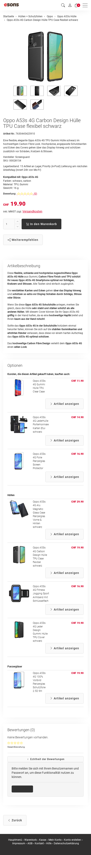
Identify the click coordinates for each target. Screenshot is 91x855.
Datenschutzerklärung (66, 843)
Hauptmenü (15, 839)
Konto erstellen (72, 839)
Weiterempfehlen (24, 239)
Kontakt (39, 843)
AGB (30, 843)
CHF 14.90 (77, 417)
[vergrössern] (45, 56)
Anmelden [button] (24, 789)
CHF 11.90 (77, 380)
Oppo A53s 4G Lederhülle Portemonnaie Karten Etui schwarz (41, 424)
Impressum (18, 843)
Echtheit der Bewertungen (47, 759)
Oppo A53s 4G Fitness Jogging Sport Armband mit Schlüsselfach (41, 593)
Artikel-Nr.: (9, 133)
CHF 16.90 (77, 453)
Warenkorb (30, 839)
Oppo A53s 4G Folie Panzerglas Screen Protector (39, 461)
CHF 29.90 (77, 501)
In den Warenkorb (43, 224)
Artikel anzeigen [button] (66, 403)
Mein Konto (55, 839)
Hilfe (48, 843)
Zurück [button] (16, 820)
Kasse (42, 839)
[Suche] (63, 5)
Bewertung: (9, 193)
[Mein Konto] (70, 5)
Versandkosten (32, 211)
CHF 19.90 (77, 547)
